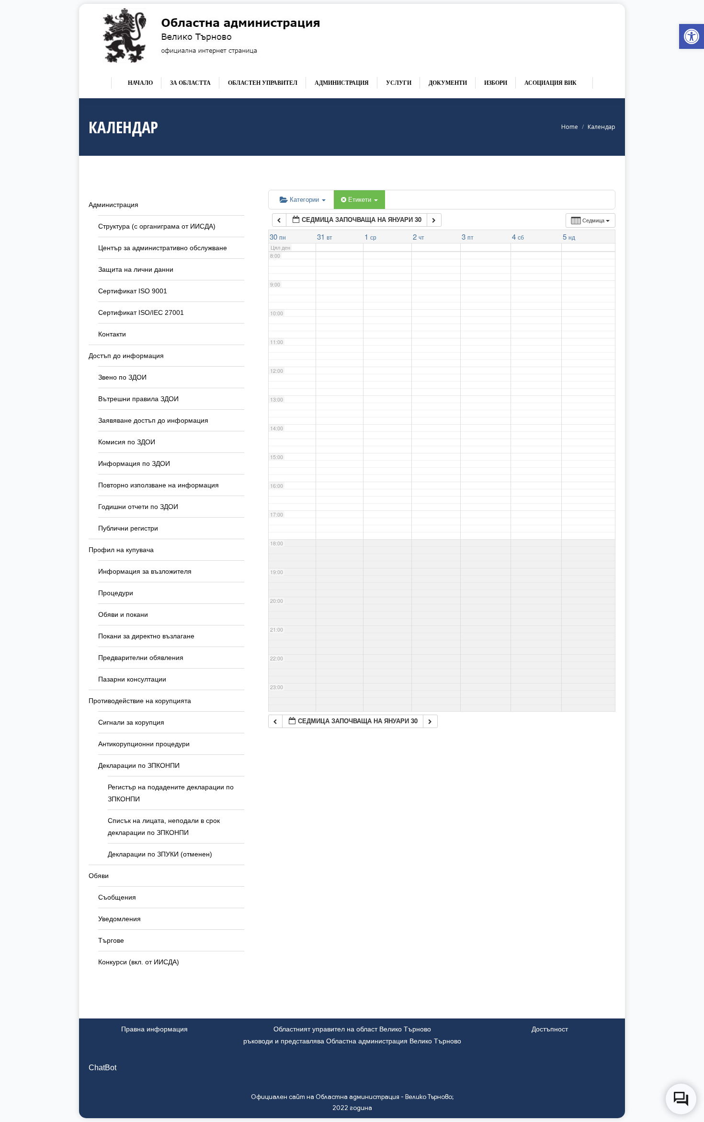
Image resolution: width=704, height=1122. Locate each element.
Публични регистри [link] (128, 528)
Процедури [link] (115, 593)
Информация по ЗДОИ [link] (134, 463)
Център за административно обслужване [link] (162, 248)
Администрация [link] (113, 204)
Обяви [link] (99, 875)
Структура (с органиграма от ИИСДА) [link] (157, 226)
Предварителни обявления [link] (140, 657)
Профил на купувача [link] (121, 550)
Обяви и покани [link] (123, 614)
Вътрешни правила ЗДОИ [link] (138, 399)
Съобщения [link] (117, 897)
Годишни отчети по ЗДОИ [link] (138, 506)
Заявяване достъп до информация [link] (153, 420)
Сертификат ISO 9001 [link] (132, 291)
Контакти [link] (112, 334)
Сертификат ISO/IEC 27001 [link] (141, 312)
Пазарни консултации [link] (132, 679)
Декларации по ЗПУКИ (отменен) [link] (160, 854)
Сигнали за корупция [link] (131, 722)
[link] (691, 36)
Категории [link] (305, 199)
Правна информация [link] (154, 1029)
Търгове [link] (111, 940)
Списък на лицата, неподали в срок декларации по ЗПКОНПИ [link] (164, 826)
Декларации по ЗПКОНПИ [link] (139, 765)
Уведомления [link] (119, 919)
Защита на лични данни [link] (135, 269)
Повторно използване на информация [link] (158, 485)
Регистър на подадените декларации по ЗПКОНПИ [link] (171, 793)
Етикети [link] (360, 199)
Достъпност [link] (550, 1029)
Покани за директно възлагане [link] (146, 636)
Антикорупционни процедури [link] (144, 744)
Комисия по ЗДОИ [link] (126, 442)
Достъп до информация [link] (126, 355)
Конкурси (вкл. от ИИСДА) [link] (138, 962)
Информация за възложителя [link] (145, 571)
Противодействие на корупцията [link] (140, 701)
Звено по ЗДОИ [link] (122, 377)
